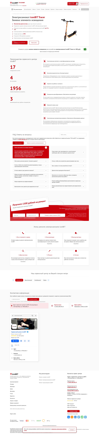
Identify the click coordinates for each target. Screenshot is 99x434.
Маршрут (16, 340)
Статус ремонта (85, 9)
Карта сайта (13, 413)
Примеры (12, 386)
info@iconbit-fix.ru (72, 387)
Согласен (72, 429)
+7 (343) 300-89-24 (41, 3)
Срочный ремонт (27, 9)
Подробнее (49, 243)
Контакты (75, 9)
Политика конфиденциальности (49, 425)
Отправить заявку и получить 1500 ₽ (52, 215)
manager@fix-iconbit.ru (73, 390)
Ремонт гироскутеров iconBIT (46, 382)
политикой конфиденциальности (29, 217)
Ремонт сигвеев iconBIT (44, 377)
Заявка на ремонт (67, 9)
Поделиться (68, 417)
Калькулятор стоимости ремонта (18, 405)
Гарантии (52, 9)
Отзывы (42, 9)
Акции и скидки (59, 9)
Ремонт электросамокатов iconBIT (47, 380)
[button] (13, 280)
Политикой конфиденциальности (39, 301)
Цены (33, 9)
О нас (38, 9)
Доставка (47, 9)
